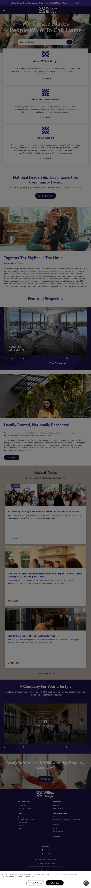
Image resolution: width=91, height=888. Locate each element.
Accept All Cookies (54, 883)
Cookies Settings (35, 883)
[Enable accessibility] (86, 883)
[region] (45, 879)
